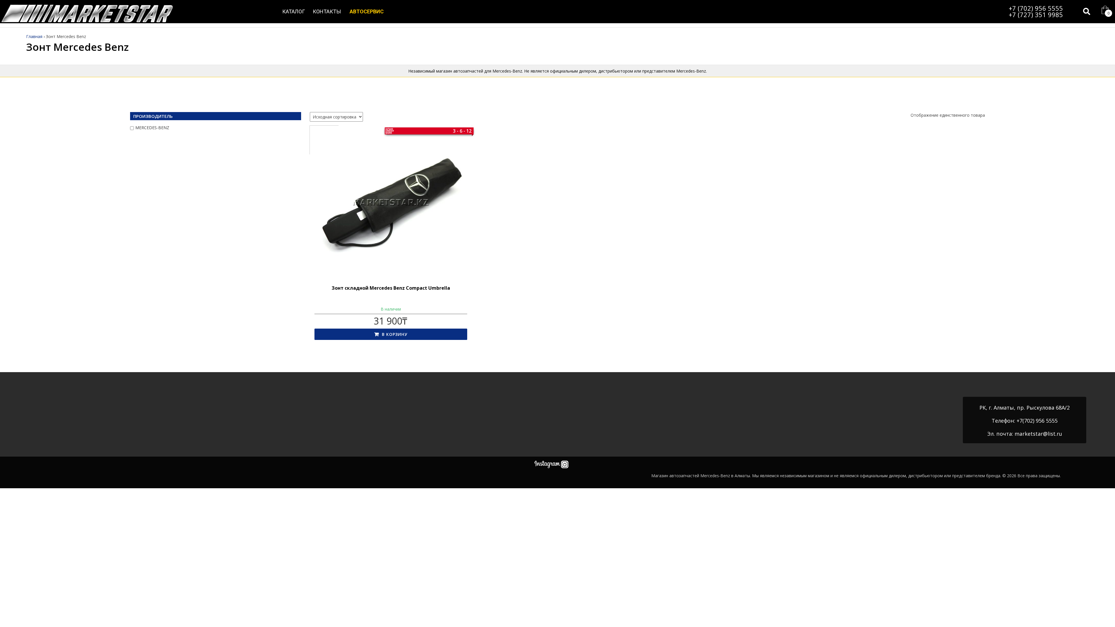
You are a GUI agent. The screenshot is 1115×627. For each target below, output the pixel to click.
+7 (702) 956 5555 (1036, 8)
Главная (34, 36)
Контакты (327, 11)
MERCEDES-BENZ (152, 127)
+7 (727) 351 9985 (1036, 14)
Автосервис (367, 11)
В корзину (394, 334)
